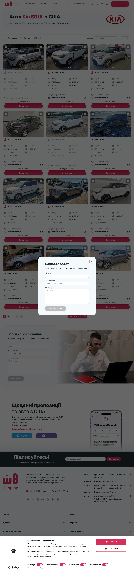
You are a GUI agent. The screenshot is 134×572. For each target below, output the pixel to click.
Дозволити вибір (111, 548)
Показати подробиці (35, 568)
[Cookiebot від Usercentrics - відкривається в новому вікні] (13, 567)
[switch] (63, 564)
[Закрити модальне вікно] (91, 261)
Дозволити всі (111, 542)
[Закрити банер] (130, 539)
